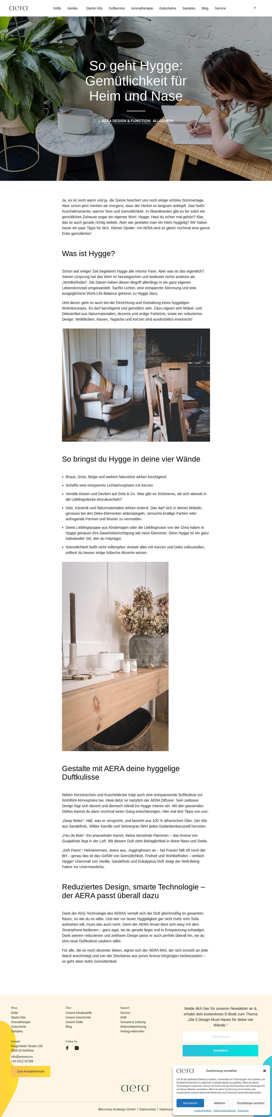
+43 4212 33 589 (22, 1061)
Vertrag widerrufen (132, 1031)
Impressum (243, 1110)
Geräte (72, 8)
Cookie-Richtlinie (203, 1110)
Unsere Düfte (74, 1022)
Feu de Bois (73, 835)
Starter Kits (94, 8)
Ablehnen (219, 1103)
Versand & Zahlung (133, 1022)
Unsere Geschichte (78, 1017)
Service (220, 8)
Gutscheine (167, 8)
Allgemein (163, 121)
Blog (205, 8)
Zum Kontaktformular (30, 1071)
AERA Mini (157, 950)
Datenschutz (147, 1109)
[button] (264, 1071)
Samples (188, 8)
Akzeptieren (190, 1103)
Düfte (57, 8)
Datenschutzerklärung (225, 1110)
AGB (123, 1017)
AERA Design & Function (126, 121)
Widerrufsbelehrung (133, 1026)
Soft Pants (71, 850)
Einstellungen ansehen (250, 1103)
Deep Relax (72, 821)
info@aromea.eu (22, 1056)
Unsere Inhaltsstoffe (79, 1012)
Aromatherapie (142, 8)
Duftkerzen (117, 8)
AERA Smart (149, 924)
